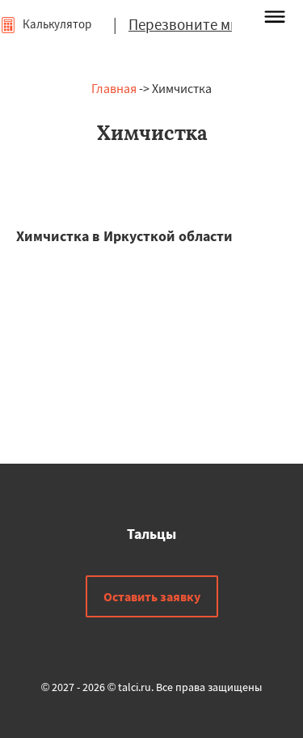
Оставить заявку (151, 596)
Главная (114, 88)
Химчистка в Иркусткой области (124, 236)
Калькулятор (55, 24)
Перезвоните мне (187, 24)
